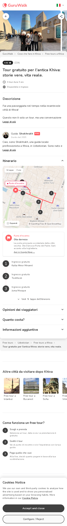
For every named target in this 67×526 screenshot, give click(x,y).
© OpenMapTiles (36, 224)
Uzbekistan (23, 342)
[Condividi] (61, 16)
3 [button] (38, 201)
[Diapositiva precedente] (7, 33)
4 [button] (40, 212)
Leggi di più (9, 121)
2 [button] (51, 193)
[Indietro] (6, 16)
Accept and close (33, 508)
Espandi (13, 223)
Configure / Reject (33, 519)
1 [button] (23, 193)
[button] (16, 190)
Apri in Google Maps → (24, 252)
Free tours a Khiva (54, 53)
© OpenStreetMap (53, 224)
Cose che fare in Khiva (29, 53)
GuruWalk (8, 53)
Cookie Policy (30, 498)
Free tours (8, 342)
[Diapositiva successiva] (59, 33)
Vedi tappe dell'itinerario (35, 299)
